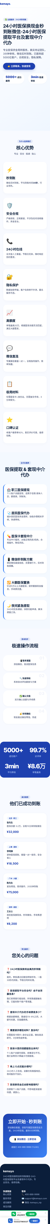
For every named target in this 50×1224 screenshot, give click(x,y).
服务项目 (7, 1198)
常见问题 (7, 1206)
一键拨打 (34, 1221)
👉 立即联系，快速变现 (19, 66)
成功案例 (7, 1202)
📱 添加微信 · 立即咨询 (25, 1139)
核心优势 (7, 1194)
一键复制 (31, 1214)
